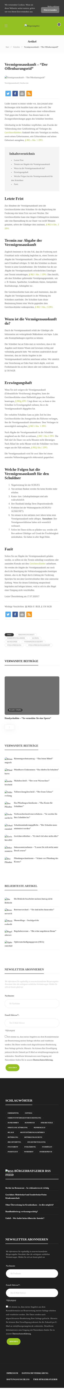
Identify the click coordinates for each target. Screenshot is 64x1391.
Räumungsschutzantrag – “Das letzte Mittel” (33, 758)
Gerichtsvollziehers (13, 132)
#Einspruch (30, 1123)
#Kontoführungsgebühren (32, 1132)
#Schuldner (12, 642)
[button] (8, 93)
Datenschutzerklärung (35, 1373)
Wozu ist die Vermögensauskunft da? (29, 168)
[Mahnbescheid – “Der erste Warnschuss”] (32, 778)
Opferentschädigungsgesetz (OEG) (29, 942)
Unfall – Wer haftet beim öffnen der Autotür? (24, 1218)
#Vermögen (47, 1147)
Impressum (12, 1373)
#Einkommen (13, 1123)
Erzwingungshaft (21, 172)
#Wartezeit (13, 1152)
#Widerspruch (45, 1152)
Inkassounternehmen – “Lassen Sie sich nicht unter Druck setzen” (36, 849)
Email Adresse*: (12, 1015)
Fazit (16, 184)
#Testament (13, 1147)
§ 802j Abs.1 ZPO (39, 447)
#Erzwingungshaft (26, 635)
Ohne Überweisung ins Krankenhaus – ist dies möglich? (29, 1205)
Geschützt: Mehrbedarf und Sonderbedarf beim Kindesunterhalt (26, 1196)
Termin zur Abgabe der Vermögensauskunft (32, 164)
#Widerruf (28, 1152)
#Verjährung (30, 1147)
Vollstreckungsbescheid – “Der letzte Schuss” (33, 792)
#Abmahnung (13, 1113)
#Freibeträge (47, 1123)
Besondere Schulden (15, 710)
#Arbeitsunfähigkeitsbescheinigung (24, 1118)
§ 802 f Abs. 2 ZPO (44, 307)
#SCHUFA (35, 638)
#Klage (11, 1132)
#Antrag (28, 1113)
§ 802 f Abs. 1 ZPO (37, 274)
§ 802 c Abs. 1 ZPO (34, 140)
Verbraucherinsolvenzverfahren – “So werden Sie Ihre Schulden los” (35, 816)
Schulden (16, 47)
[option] (32, 697)
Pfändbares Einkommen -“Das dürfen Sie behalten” (36, 769)
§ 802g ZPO (20, 401)
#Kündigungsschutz (33, 1137)
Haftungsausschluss (18, 1379)
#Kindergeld (39, 1127)
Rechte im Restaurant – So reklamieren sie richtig (27, 1188)
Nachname (9, 996)
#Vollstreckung (14, 645)
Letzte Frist (18, 160)
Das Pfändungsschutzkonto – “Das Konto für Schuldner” (33, 804)
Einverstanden (50, 10)
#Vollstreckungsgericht (39, 645)
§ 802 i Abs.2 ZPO (45, 436)
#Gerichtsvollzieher (16, 638)
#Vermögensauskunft (33, 642)
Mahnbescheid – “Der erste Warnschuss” (32, 781)
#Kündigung (13, 1137)
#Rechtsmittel (14, 1142)
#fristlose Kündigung (18, 1127)
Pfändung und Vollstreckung (16, 59)
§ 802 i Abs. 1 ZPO (37, 426)
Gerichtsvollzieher (38, 563)
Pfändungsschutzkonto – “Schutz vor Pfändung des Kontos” (36, 860)
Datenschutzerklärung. (43, 1060)
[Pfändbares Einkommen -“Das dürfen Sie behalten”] (32, 767)
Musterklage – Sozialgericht (26, 920)
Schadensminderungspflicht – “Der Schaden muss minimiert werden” (35, 827)
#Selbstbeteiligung (36, 1142)
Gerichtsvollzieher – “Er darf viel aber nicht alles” (36, 836)
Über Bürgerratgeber (45, 1379)
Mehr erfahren (53, 6)
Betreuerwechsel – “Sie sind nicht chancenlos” (34, 909)
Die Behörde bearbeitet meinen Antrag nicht (33, 899)
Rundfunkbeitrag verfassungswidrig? (21, 1211)
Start (7, 47)
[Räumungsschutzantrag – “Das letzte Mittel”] (32, 756)
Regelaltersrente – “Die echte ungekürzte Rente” (35, 931)
